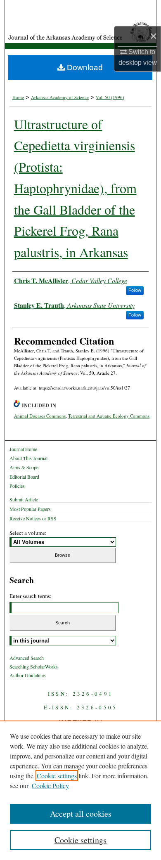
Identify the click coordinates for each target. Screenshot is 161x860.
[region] (80, 790)
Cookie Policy (50, 785)
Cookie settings (57, 775)
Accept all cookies (80, 813)
